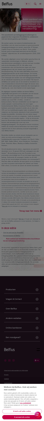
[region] (22, 402)
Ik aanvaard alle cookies (22, 417)
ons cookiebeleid (25, 403)
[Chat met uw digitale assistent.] (38, 415)
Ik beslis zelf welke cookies (22, 411)
